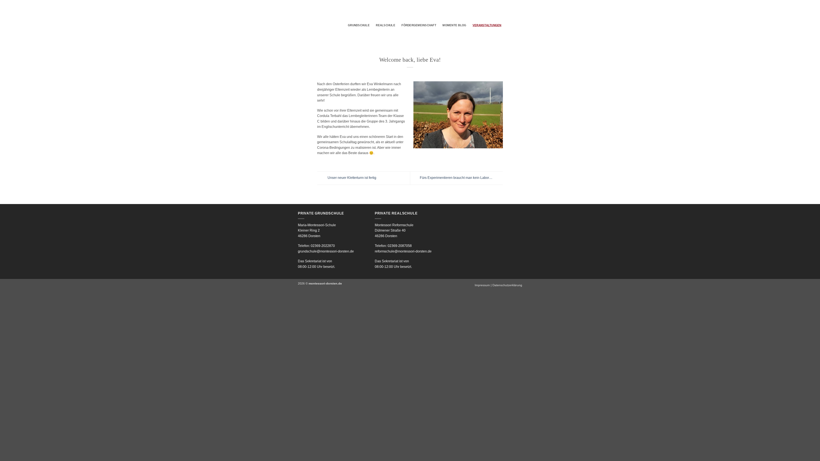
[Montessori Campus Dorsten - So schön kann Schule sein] (314, 25)
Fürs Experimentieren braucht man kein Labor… (456, 178)
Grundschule (359, 25)
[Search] (506, 25)
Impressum (482, 285)
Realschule (385, 25)
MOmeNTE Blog (454, 25)
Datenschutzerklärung (507, 285)
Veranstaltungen (487, 25)
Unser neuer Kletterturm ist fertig (351, 178)
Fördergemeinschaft (418, 25)
